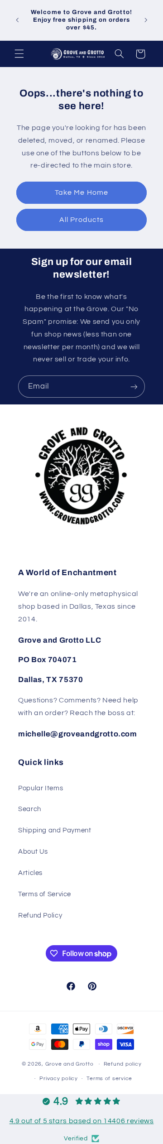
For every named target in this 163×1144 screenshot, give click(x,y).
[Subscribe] (134, 386)
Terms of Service (44, 894)
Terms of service (109, 1078)
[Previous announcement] (17, 20)
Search (29, 809)
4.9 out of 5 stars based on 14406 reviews (82, 1121)
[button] (19, 53)
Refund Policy (40, 915)
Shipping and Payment (54, 830)
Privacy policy (58, 1078)
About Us (33, 851)
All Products (81, 219)
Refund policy (123, 1064)
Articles (30, 873)
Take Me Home (81, 192)
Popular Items (40, 788)
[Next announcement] (146, 20)
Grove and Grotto (69, 1064)
